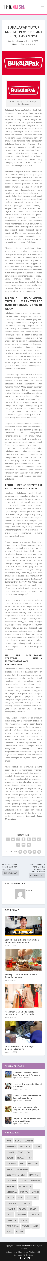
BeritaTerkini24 (27, 1245)
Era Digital (25, 1146)
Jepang (10, 1169)
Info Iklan (18, 1252)
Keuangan (34, 1175)
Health (10, 1158)
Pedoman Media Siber (23, 1255)
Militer (10, 1197)
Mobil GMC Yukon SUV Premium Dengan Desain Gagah (27, 1096)
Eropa (37, 1146)
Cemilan (29, 1141)
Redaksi (8, 1252)
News (26, 1124)
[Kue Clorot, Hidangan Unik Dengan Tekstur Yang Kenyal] (8, 1109)
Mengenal (12, 1192)
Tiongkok (11, 1220)
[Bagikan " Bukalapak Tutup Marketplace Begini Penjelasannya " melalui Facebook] (7, 839)
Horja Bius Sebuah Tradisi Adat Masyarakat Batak (27, 1119)
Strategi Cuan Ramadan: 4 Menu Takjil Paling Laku (21, 975)
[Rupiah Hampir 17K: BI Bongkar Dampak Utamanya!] (23, 1032)
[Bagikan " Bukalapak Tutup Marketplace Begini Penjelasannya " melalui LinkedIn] (34, 839)
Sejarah (33, 1209)
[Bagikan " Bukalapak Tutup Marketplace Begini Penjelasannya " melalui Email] (23, 844)
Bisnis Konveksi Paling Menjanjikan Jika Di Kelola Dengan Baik (22, 941)
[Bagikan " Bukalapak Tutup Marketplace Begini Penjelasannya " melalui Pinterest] (28, 839)
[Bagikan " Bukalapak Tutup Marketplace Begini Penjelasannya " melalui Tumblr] (23, 839)
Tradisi (23, 1220)
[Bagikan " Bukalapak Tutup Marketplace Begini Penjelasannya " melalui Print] (28, 844)
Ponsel (22, 1209)
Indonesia (11, 1163)
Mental (24, 1192)
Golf (29, 1152)
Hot (30, 1158)
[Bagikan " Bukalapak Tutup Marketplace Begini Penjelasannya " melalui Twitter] (13, 839)
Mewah (35, 1192)
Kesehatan (22, 1169)
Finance (15, 44)
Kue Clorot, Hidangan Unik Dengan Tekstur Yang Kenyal (26, 1108)
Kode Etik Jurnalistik (32, 1252)
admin (22, 41)
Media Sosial (25, 1186)
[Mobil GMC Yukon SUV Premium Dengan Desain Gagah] (8, 1097)
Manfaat (11, 1186)
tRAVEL (25, 1226)
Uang (35, 1226)
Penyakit (11, 1209)
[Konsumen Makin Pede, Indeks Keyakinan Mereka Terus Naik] (23, 996)
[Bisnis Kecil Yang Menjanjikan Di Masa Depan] (8, 1086)
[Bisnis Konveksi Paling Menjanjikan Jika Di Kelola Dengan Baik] (23, 926)
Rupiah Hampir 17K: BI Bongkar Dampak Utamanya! (20, 1047)
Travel (26, 1078)
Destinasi (11, 1146)
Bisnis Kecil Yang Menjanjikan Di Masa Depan (27, 1085)
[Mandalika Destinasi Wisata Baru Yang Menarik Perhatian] (8, 1074)
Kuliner (23, 1180)
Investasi (33, 1163)
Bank (9, 1141)
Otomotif (27, 1101)
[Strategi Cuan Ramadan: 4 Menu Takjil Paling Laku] (23, 960)
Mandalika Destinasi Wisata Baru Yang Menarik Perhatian (26, 1073)
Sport (10, 1214)
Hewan (20, 1158)
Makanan (35, 1180)
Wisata (19, 1232)
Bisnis (18, 1141)
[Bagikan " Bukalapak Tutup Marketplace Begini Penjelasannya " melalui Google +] (18, 839)
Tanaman (21, 1214)
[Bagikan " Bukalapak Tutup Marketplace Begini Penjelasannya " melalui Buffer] (39, 839)
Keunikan (11, 1180)
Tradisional (13, 1226)
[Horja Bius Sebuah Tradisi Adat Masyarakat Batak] (8, 1120)
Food (26, 1112)
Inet (22, 1163)
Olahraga (11, 1203)
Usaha (10, 1232)
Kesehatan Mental (16, 1175)
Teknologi (35, 1214)
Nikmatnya (32, 1197)
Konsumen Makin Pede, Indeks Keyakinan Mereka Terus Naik (19, 1013)
